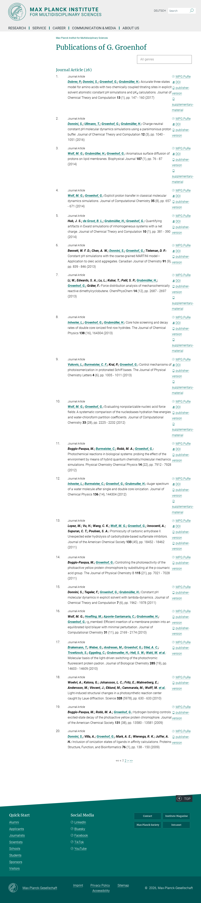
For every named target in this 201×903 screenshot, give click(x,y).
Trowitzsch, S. (77, 653)
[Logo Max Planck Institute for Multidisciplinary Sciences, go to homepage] (81, 12)
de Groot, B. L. (93, 221)
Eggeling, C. (97, 653)
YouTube (80, 848)
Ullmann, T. (92, 124)
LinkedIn (80, 822)
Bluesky (79, 829)
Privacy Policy (100, 885)
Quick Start (19, 815)
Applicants (16, 829)
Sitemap (123, 885)
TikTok (79, 842)
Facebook (81, 835)
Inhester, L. (75, 322)
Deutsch (160, 10)
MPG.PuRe (183, 76)
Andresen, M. (113, 647)
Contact (147, 815)
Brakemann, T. (78, 647)
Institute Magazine (176, 815)
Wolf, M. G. (75, 153)
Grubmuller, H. (135, 484)
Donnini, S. (90, 82)
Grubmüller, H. (129, 82)
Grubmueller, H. (147, 616)
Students (15, 855)
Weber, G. (95, 647)
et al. (162, 653)
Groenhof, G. (108, 82)
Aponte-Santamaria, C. (119, 616)
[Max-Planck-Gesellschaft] (15, 888)
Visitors (14, 868)
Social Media (82, 815)
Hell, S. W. (137, 653)
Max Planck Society (148, 824)
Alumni (14, 822)
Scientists (16, 842)
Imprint (78, 885)
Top (187, 799)
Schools (14, 848)
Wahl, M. (152, 653)
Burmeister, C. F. (95, 364)
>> (131, 761)
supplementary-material (183, 107)
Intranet (176, 824)
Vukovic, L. (75, 364)
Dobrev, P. (74, 82)
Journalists (17, 835)
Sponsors (15, 862)
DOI (178, 82)
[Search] (192, 11)
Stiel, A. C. (151, 647)
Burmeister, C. (105, 449)
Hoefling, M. (93, 616)
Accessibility (101, 891)
